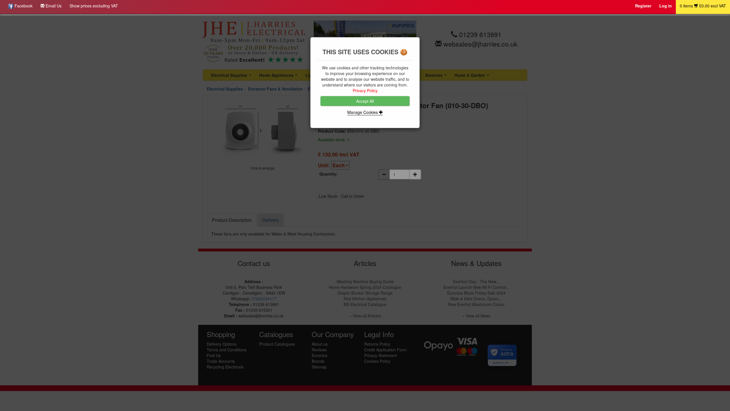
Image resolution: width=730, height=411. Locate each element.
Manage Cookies (363, 112)
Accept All (365, 101)
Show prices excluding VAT (94, 6)
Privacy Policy (365, 90)
